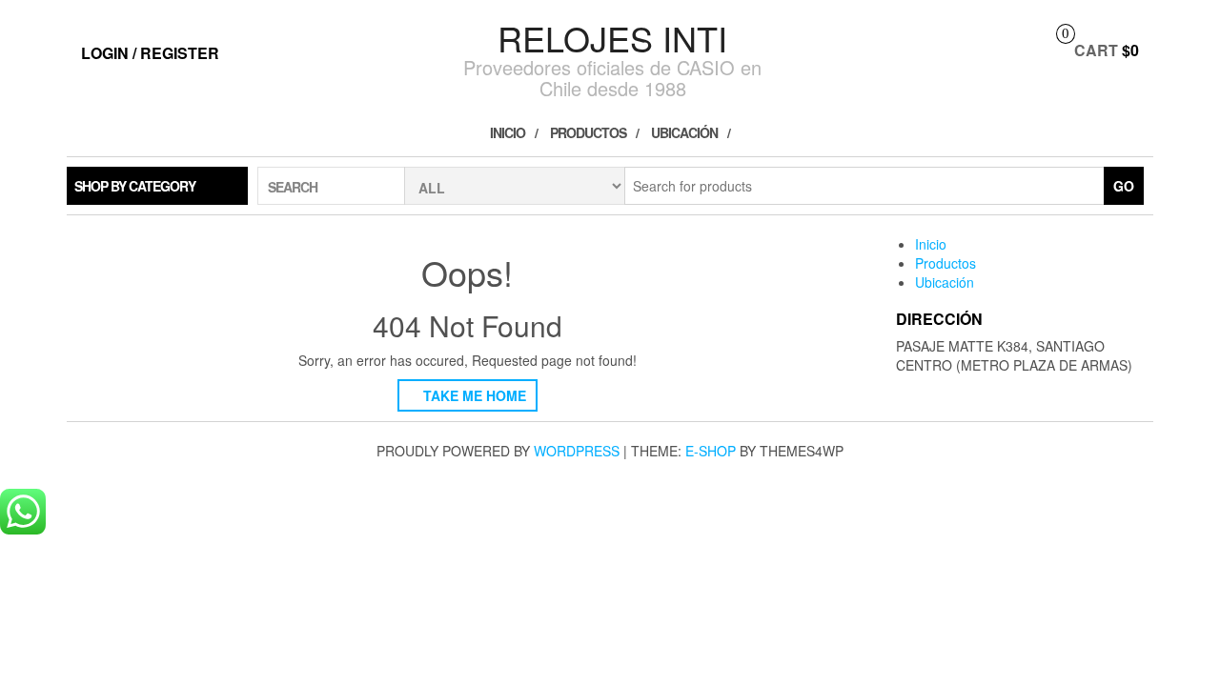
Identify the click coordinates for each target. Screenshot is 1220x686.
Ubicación (684, 132)
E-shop (710, 450)
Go (1123, 185)
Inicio (507, 132)
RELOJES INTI (612, 37)
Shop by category (134, 185)
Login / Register (150, 53)
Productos (588, 132)
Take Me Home (472, 395)
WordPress (577, 450)
